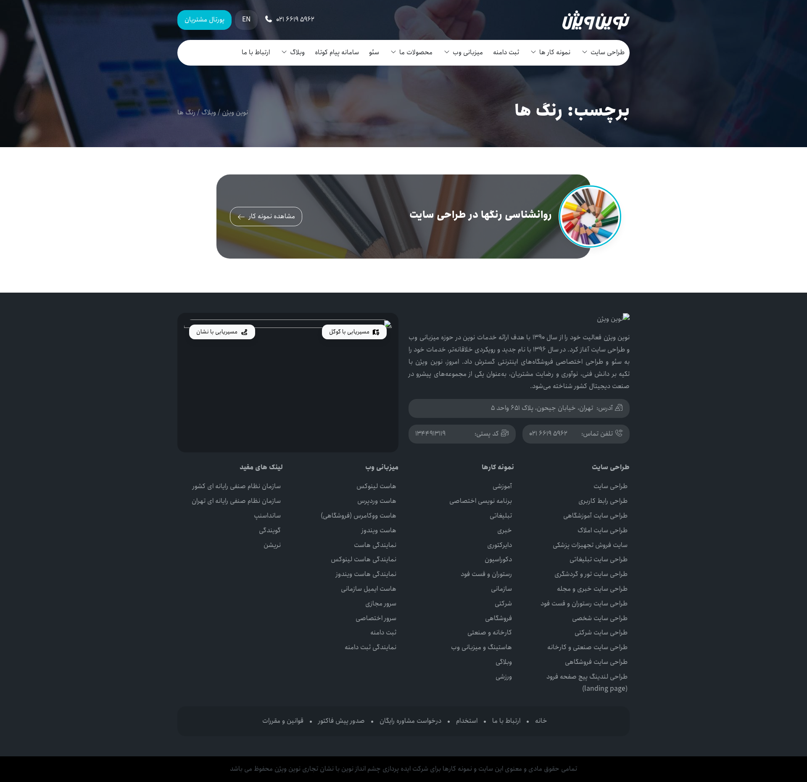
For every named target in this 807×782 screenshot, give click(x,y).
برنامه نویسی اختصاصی (480, 501)
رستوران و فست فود (486, 574)
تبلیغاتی (501, 515)
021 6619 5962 (548, 433)
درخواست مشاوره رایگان (410, 721)
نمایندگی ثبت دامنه (370, 647)
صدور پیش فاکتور (341, 721)
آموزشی (502, 486)
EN (246, 19)
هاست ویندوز (378, 530)
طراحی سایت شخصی (600, 618)
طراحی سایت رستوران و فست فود (584, 603)
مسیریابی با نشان (217, 331)
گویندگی (270, 530)
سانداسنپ (267, 515)
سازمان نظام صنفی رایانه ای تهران (236, 501)
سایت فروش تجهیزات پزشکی (590, 545)
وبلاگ (297, 52)
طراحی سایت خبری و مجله (592, 589)
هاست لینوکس (376, 486)
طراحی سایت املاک (603, 530)
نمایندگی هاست (375, 545)
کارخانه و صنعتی (489, 632)
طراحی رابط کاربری (603, 501)
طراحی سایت (608, 52)
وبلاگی (504, 662)
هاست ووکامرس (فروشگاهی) (358, 515)
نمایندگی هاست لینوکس (363, 559)
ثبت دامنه (506, 52)
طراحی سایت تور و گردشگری (591, 574)
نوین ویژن (235, 112)
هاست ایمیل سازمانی (368, 589)
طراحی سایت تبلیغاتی (599, 559)
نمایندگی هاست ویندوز (366, 574)
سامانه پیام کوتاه (337, 52)
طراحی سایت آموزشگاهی (595, 515)
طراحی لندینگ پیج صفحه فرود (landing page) (587, 682)
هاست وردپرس (376, 501)
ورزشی (504, 676)
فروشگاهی (498, 618)
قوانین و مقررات (282, 721)
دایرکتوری (499, 545)
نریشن (272, 545)
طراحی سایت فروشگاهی (596, 662)
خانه (541, 721)
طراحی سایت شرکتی (601, 632)
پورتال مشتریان (204, 19)
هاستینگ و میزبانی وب (481, 647)
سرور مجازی (380, 603)
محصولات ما (416, 52)
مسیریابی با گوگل (350, 331)
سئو (374, 52)
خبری (504, 530)
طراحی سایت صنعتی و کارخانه (587, 647)
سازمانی (501, 589)
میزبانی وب (468, 52)
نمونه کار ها (554, 52)
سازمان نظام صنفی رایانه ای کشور (237, 486)
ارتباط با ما (256, 52)
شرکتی (503, 603)
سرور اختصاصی (376, 618)
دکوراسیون (498, 559)
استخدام (466, 721)
